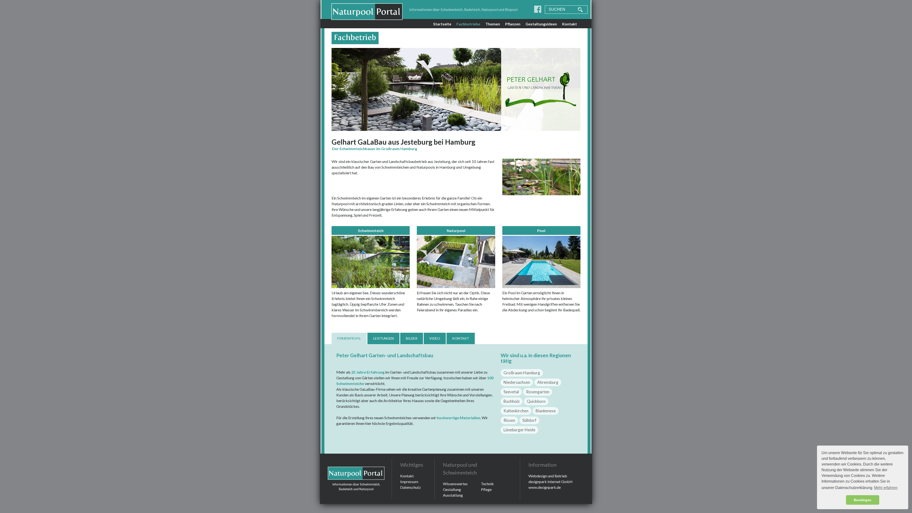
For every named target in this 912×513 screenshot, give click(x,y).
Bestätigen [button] (862, 500)
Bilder (411, 338)
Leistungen (383, 338)
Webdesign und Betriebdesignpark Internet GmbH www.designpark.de (550, 481)
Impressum (409, 481)
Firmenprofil (349, 338)
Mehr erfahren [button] (886, 488)
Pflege (486, 489)
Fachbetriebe (468, 24)
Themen (492, 24)
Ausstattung (453, 495)
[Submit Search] (577, 10)
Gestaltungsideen (541, 24)
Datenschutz (410, 487)
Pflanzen (512, 24)
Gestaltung (452, 489)
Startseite (442, 24)
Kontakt (569, 24)
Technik (487, 483)
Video (434, 338)
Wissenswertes (455, 483)
